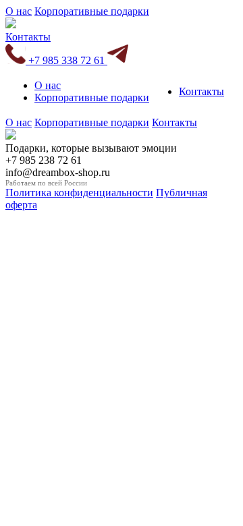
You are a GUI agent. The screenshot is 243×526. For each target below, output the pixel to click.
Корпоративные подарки (91, 11)
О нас (18, 11)
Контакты (28, 36)
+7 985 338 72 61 (66, 60)
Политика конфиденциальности (79, 192)
